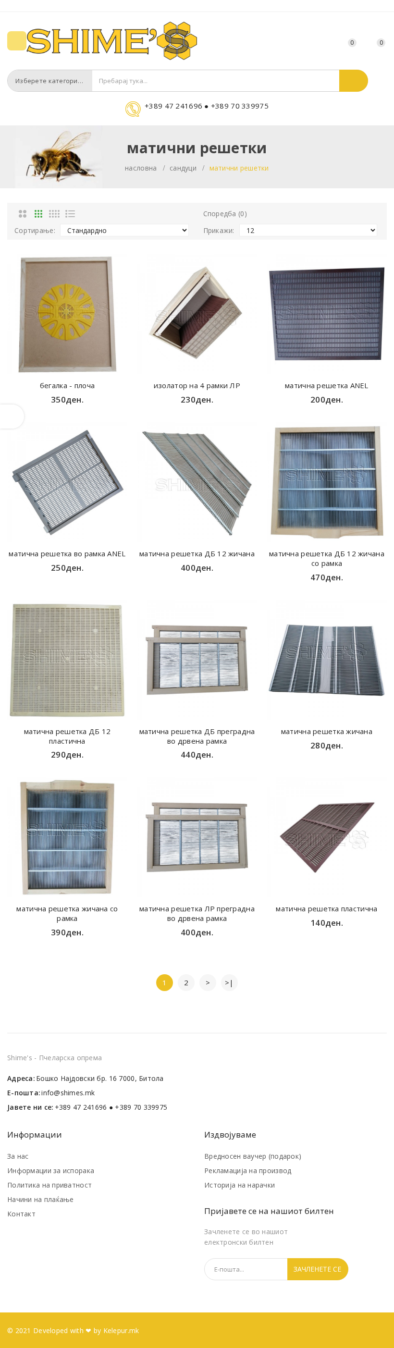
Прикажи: (218, 230)
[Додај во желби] (67, 364)
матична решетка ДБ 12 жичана (197, 553)
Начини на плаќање (40, 1199)
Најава (326, 42)
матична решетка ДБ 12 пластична (67, 736)
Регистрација (308, 42)
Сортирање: (34, 230)
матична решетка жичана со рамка (67, 913)
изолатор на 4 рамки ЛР (197, 385)
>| (229, 982)
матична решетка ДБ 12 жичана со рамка (326, 558)
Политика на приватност (49, 1184)
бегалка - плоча (67, 385)
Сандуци (183, 167)
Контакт (21, 1213)
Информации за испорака (50, 1170)
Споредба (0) (225, 213)
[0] (370, 41)
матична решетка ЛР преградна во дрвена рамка (197, 913)
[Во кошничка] (49, 364)
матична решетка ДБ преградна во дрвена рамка (197, 736)
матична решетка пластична (326, 908)
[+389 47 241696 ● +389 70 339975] (197, 114)
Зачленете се (317, 1269)
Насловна (141, 167)
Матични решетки (239, 167)
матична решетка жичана (326, 731)
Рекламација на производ (247, 1170)
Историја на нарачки (239, 1184)
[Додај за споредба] (85, 364)
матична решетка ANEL (327, 385)
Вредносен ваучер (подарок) (252, 1156)
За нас (18, 1156)
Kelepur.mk (121, 1330)
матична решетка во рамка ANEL (67, 553)
